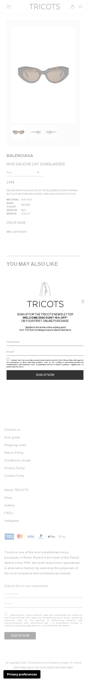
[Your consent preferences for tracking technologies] (21, 674)
